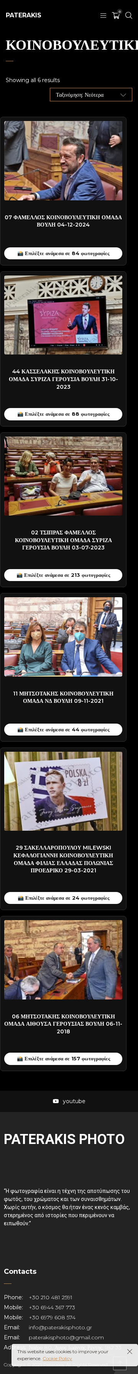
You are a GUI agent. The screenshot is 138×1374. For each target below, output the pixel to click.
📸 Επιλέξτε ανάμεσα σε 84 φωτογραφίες (63, 253)
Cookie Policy (57, 1358)
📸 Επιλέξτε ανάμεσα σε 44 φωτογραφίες (63, 729)
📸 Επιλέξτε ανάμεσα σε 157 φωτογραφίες (63, 1058)
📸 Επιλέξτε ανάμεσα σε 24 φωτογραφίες (63, 898)
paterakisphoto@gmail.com (66, 1337)
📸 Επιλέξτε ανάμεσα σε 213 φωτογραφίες (63, 575)
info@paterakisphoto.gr (60, 1327)
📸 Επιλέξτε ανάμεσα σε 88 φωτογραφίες (63, 414)
